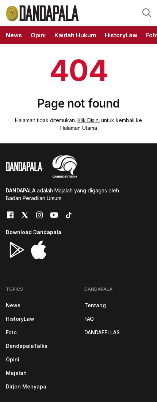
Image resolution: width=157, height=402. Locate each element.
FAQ (89, 319)
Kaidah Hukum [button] (75, 35)
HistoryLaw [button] (121, 35)
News (13, 305)
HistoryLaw (20, 319)
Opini (12, 359)
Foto (11, 332)
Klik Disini (88, 120)
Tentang (95, 305)
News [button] (14, 35)
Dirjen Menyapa (26, 386)
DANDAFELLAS (102, 332)
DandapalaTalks (26, 346)
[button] (146, 12)
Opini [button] (38, 35)
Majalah (16, 373)
